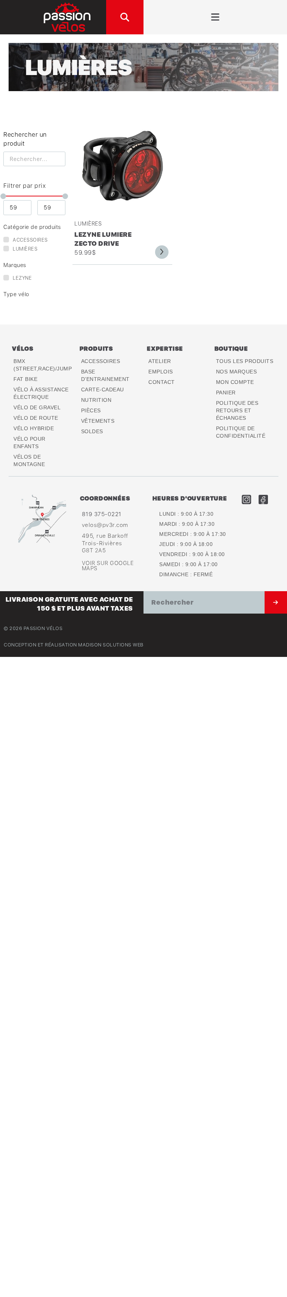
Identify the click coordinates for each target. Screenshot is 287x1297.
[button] (124, 17)
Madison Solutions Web (111, 645)
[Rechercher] (276, 602)
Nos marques (236, 372)
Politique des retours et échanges (237, 410)
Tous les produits (245, 361)
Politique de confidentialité (241, 432)
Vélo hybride (33, 428)
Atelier (159, 361)
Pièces (91, 410)
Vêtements (98, 421)
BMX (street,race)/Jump (42, 365)
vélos (23, 348)
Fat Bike (25, 379)
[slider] (3, 196)
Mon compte (235, 382)
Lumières (88, 223)
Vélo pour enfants (29, 442)
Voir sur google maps (108, 565)
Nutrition (96, 400)
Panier (226, 392)
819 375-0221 (101, 514)
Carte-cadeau (102, 389)
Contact (161, 382)
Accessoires (100, 361)
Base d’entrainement (105, 375)
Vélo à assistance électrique (41, 393)
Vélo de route (35, 418)
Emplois (160, 372)
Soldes (92, 431)
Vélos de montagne (29, 460)
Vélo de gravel (37, 407)
